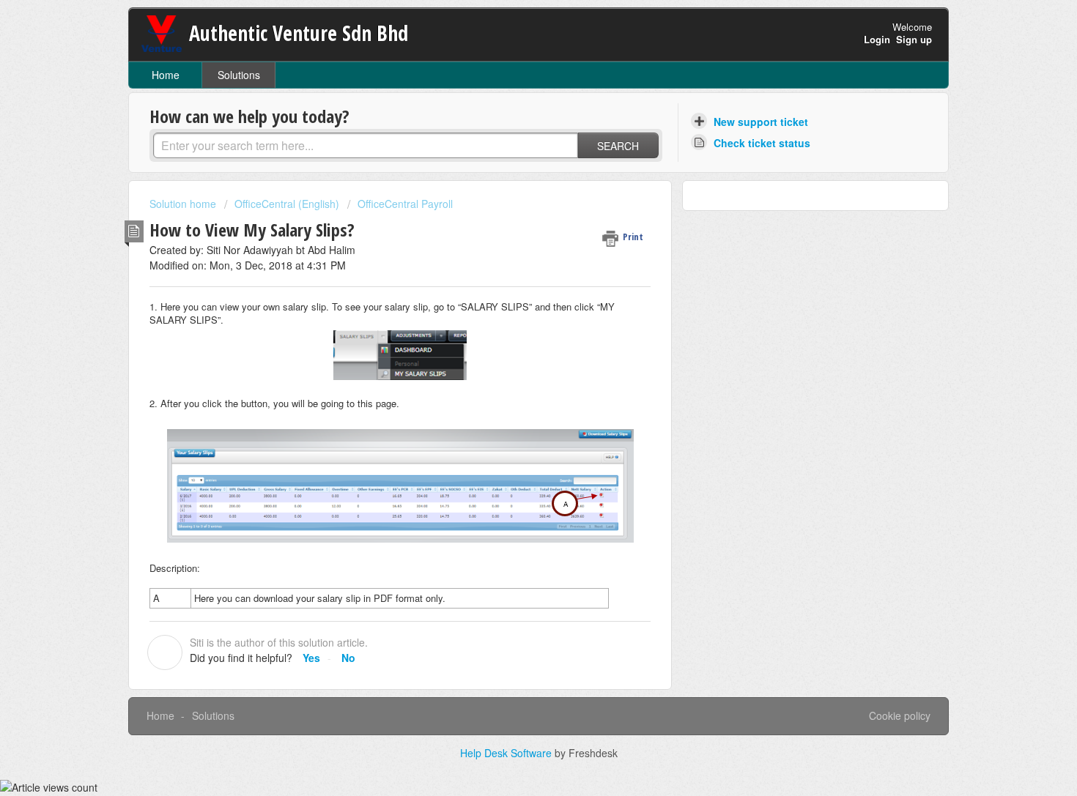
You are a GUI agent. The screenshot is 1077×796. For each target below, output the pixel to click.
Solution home (184, 203)
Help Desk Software (507, 752)
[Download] (511, 205)
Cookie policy (899, 715)
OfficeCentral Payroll (405, 203)
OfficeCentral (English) (286, 203)
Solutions (239, 74)
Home (166, 74)
